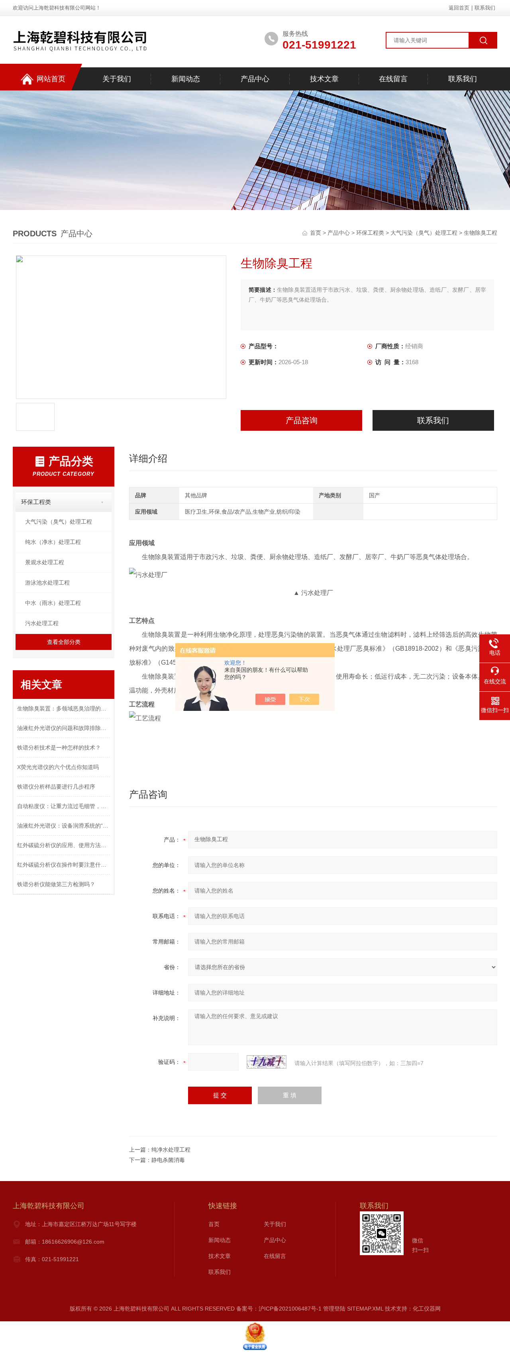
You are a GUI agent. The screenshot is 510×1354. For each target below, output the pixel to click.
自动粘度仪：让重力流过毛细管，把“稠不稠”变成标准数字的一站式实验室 (63, 806)
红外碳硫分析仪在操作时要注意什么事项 (63, 864)
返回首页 (459, 8)
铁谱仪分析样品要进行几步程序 (56, 786)
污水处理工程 (42, 623)
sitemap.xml (365, 1308)
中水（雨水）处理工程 (53, 603)
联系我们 (485, 8)
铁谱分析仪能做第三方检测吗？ (56, 884)
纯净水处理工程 (170, 1149)
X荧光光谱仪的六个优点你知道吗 (58, 767)
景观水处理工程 (44, 562)
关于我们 (116, 79)
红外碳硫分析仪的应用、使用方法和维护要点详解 (63, 845)
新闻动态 (185, 79)
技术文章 (324, 79)
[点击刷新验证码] (266, 1062)
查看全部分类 (63, 642)
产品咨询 (302, 420)
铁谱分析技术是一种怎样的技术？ (59, 747)
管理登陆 (334, 1308)
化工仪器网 (427, 1308)
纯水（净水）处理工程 (53, 542)
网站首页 (51, 79)
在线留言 (393, 79)
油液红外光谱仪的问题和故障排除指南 (63, 728)
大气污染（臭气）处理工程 (423, 233)
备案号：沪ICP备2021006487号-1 (279, 1308)
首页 (316, 233)
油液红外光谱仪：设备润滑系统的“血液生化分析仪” (63, 825)
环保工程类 (370, 233)
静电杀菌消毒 (168, 1160)
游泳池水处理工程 (47, 582)
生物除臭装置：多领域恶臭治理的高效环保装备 (63, 708)
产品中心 (255, 79)
